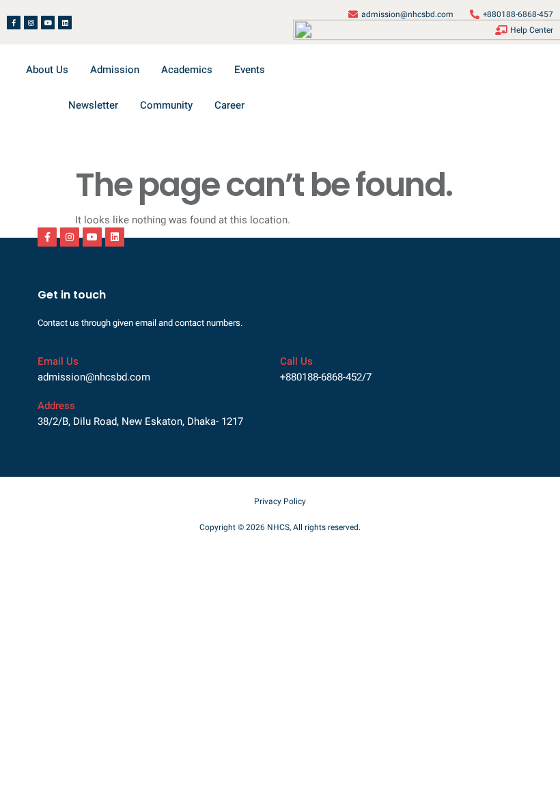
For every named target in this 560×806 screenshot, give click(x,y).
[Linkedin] (65, 22)
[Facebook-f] (13, 22)
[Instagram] (31, 22)
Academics (186, 69)
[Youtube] (48, 22)
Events (249, 69)
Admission (114, 69)
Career (229, 105)
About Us (47, 69)
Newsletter (93, 105)
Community (166, 105)
